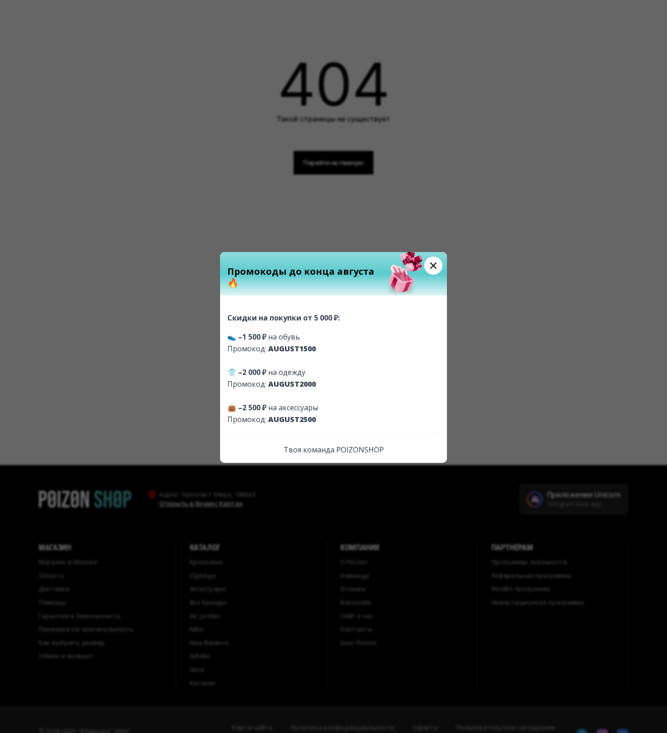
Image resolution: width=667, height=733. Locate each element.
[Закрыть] (433, 266)
